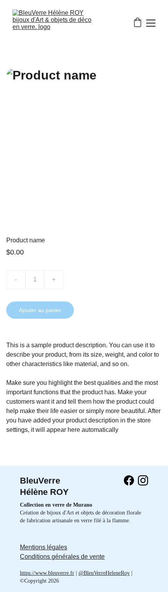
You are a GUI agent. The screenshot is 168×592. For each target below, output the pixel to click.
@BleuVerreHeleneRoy (104, 573)
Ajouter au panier (40, 310)
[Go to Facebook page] (129, 480)
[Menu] (150, 23)
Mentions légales (43, 547)
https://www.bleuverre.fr (47, 573)
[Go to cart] (137, 23)
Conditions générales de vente (62, 556)
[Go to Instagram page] (143, 480)
